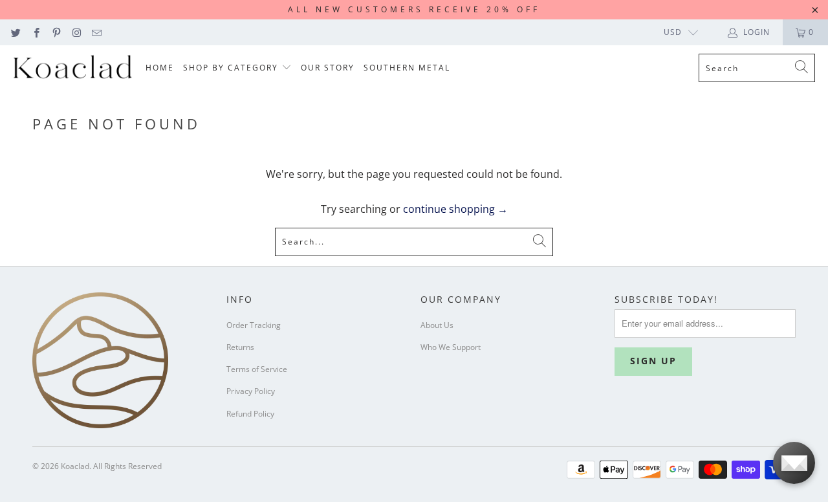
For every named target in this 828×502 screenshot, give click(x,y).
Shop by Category (232, 67)
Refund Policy (250, 413)
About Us (436, 325)
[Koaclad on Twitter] (15, 32)
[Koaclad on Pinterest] (55, 32)
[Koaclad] (73, 68)
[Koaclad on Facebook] (35, 32)
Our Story (327, 67)
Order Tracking (253, 325)
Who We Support (450, 347)
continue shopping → (455, 209)
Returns (240, 347)
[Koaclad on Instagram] (76, 32)
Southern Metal (407, 67)
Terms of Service (256, 369)
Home (160, 67)
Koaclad (75, 466)
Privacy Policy (250, 391)
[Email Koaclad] (96, 32)
